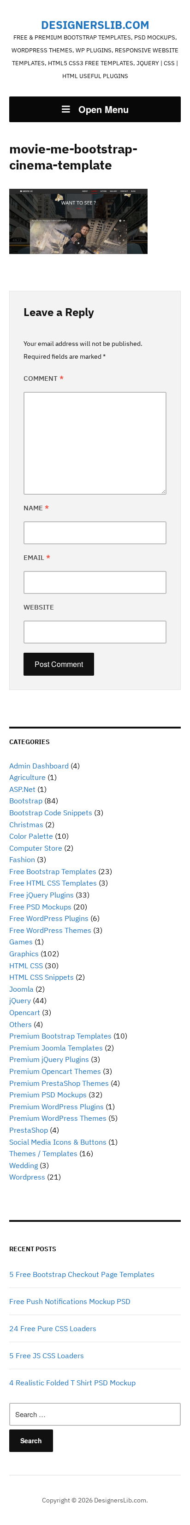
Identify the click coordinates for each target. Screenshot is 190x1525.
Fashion (22, 859)
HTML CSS (26, 965)
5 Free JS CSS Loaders (46, 1355)
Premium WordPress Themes (58, 1118)
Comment (44, 378)
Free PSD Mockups (40, 906)
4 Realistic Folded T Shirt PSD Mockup (72, 1382)
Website (39, 607)
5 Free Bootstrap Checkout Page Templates (81, 1274)
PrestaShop (28, 1130)
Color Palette (31, 836)
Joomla (21, 989)
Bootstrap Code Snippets (50, 812)
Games (21, 941)
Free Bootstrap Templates (52, 871)
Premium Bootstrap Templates (60, 1035)
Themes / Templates (43, 1153)
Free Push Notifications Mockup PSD (70, 1301)
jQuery (20, 1000)
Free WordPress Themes (50, 930)
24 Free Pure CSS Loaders (52, 1328)
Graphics (24, 953)
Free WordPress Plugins (49, 918)
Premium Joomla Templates (56, 1047)
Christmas (26, 824)
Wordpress (27, 1176)
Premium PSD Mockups (48, 1094)
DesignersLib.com (95, 24)
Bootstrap (25, 800)
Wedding (23, 1165)
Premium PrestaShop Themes (59, 1083)
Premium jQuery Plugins (49, 1059)
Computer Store (35, 848)
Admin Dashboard (39, 765)
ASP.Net (22, 789)
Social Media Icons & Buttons (58, 1142)
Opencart (24, 1012)
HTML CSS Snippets (41, 977)
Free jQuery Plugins (41, 894)
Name (36, 507)
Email (37, 557)
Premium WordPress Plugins (56, 1106)
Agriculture (27, 777)
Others (20, 1024)
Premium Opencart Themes (55, 1071)
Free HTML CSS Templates (53, 882)
